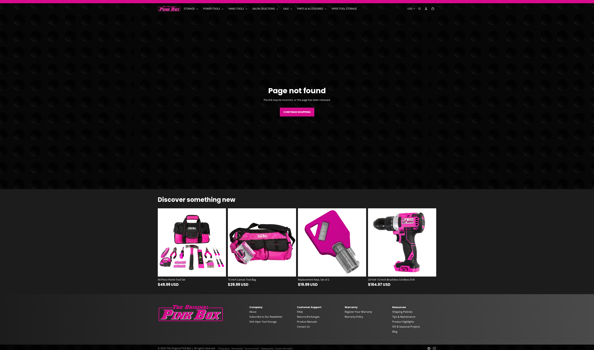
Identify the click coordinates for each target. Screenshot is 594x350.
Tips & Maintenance (403, 316)
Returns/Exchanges (308, 316)
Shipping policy (267, 348)
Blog (394, 331)
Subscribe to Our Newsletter (265, 316)
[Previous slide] (162, 242)
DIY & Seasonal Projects (406, 326)
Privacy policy (224, 348)
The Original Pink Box (179, 348)
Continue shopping (297, 112)
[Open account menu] (426, 8)
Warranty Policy (354, 316)
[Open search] (419, 8)
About (252, 311)
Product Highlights (403, 321)
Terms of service (252, 348)
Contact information (284, 348)
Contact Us (303, 326)
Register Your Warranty (358, 311)
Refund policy (237, 348)
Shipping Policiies (402, 311)
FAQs (300, 311)
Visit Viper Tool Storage (263, 321)
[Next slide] (221, 242)
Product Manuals (307, 321)
